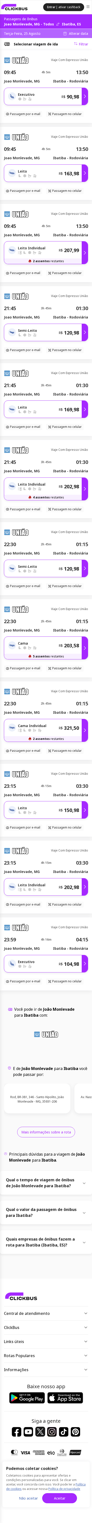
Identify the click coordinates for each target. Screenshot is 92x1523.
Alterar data (78, 33)
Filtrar (83, 44)
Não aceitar (28, 1498)
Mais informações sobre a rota (46, 1132)
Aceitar (59, 1498)
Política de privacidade (64, 1489)
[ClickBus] (14, 7)
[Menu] (88, 7)
